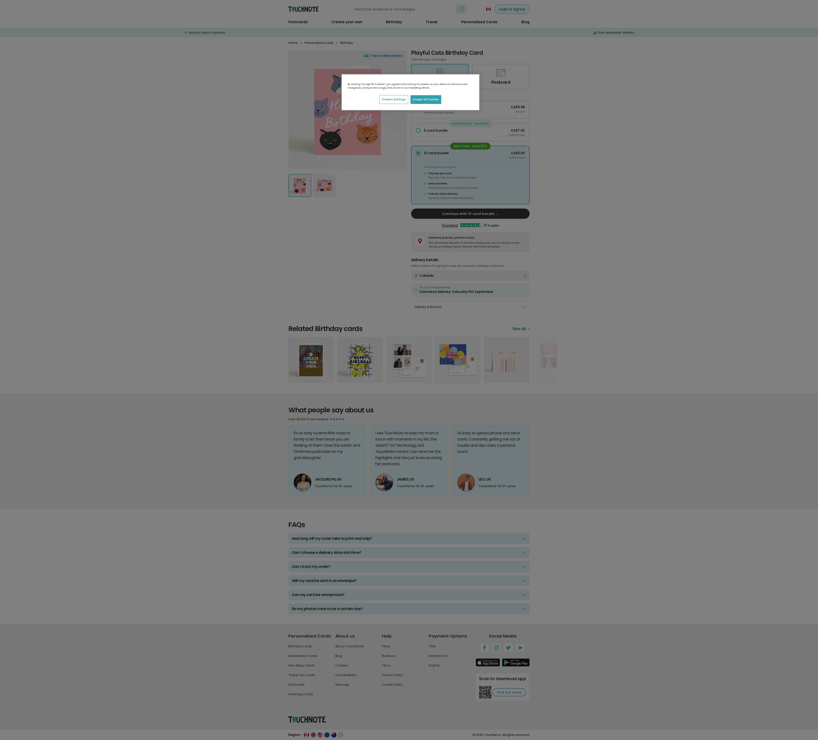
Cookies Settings (394, 99)
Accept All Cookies (426, 99)
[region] (410, 92)
